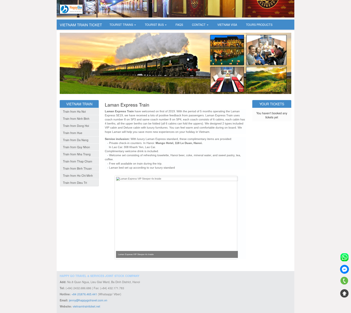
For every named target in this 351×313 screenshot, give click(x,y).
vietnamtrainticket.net (86, 306)
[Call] (344, 281)
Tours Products (259, 25)
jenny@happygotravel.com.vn (88, 300)
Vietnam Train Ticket (81, 24)
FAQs (179, 25)
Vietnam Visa (227, 25)
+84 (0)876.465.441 (84, 294)
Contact (199, 25)
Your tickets (271, 103)
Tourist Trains (121, 25)
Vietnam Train (79, 103)
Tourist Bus (155, 25)
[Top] (344, 293)
